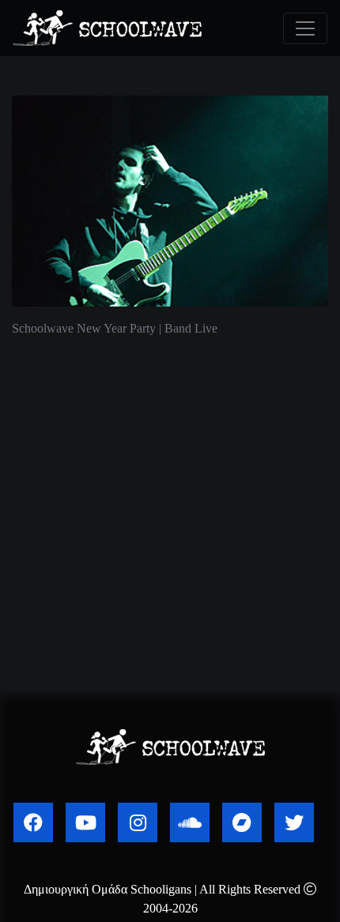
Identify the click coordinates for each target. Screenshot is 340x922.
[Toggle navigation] (305, 28)
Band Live (190, 328)
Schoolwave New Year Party (84, 328)
